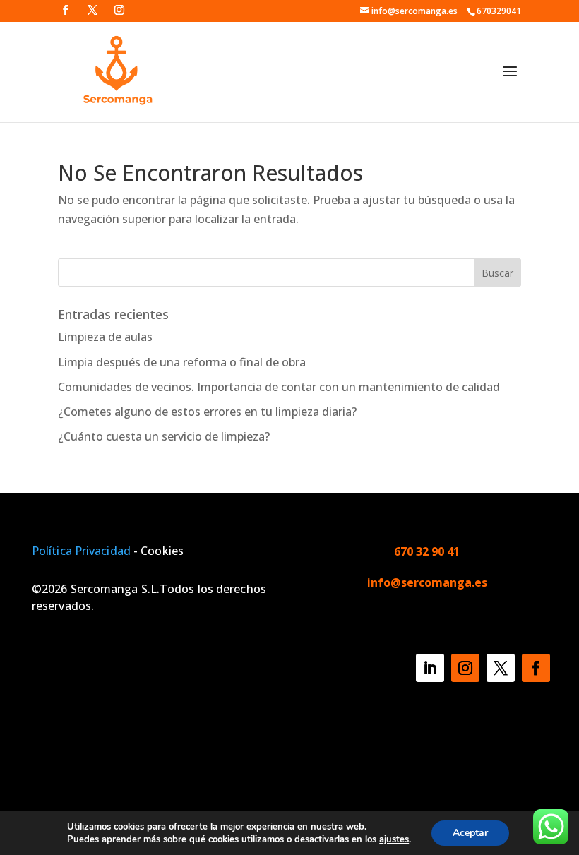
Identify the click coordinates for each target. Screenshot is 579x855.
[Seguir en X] (501, 668)
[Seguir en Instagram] (465, 668)
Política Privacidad (82, 550)
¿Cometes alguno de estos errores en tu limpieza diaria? (207, 411)
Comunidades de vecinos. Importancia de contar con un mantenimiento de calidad (279, 387)
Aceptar (470, 832)
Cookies (161, 550)
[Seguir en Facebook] (536, 668)
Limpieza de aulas (105, 337)
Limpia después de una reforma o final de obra (182, 362)
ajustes (394, 839)
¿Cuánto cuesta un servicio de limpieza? (164, 436)
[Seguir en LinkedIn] (430, 668)
